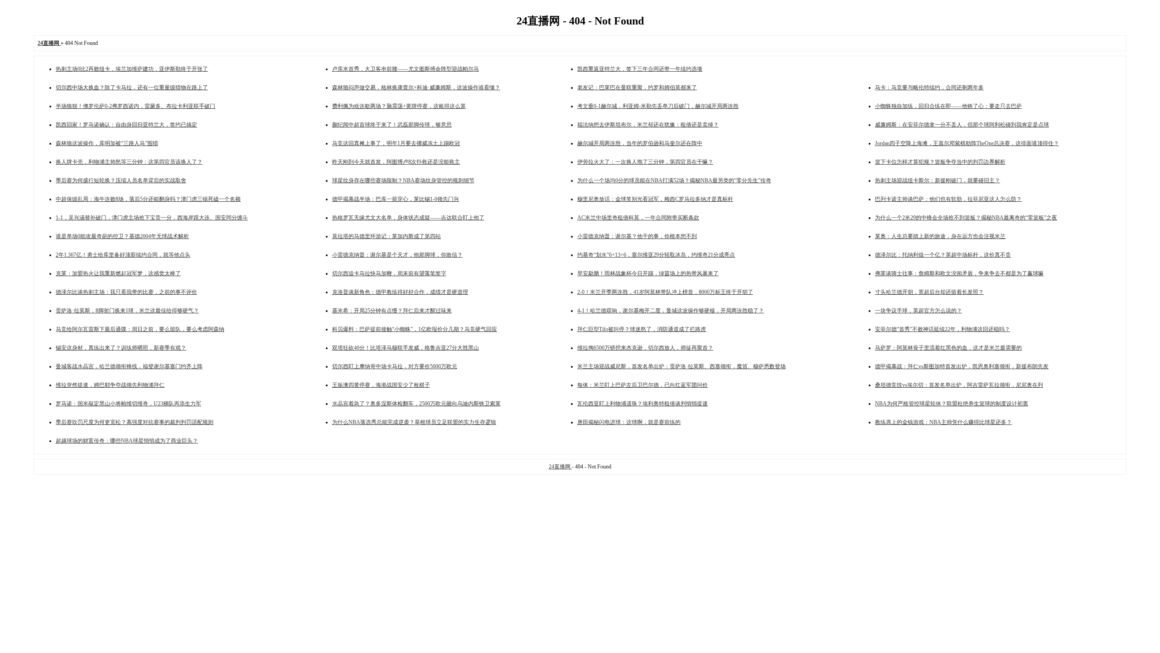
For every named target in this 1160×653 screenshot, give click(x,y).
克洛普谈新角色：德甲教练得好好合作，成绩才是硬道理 (400, 292)
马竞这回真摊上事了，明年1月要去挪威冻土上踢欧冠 (396, 143)
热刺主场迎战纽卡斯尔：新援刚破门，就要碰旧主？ (937, 180)
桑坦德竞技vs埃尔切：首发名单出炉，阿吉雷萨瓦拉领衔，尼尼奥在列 (959, 385)
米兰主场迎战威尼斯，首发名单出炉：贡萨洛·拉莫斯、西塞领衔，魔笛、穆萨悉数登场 (681, 366)
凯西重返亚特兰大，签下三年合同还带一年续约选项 (639, 69)
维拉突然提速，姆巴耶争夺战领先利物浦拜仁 (110, 385)
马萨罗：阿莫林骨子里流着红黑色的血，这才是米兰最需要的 (948, 348)
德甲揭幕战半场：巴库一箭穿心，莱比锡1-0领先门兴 (395, 199)
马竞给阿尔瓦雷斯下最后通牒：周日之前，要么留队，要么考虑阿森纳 (140, 329)
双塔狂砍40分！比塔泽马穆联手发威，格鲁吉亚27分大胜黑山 (405, 348)
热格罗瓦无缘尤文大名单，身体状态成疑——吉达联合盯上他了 (408, 217)
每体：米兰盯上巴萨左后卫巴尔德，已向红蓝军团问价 (642, 385)
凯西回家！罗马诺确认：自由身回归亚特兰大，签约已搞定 (126, 125)
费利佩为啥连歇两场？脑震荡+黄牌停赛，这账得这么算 (399, 106)
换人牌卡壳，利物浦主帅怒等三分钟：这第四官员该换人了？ (129, 162)
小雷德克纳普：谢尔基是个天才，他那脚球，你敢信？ (397, 255)
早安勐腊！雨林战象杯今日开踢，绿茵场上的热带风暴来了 (648, 273)
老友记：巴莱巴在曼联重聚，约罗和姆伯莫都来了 (637, 87)
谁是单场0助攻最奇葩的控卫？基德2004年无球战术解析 (122, 236)
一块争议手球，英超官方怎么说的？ (918, 310)
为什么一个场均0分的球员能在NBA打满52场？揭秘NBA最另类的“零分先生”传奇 (674, 180)
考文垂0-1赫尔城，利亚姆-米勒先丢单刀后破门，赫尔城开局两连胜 (658, 106)
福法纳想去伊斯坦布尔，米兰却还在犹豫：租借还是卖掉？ (648, 125)
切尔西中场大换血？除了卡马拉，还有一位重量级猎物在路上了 (132, 87)
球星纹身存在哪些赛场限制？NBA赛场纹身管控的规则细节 (403, 180)
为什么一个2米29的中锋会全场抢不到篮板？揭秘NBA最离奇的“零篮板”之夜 (966, 217)
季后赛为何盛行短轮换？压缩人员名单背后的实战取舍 (121, 180)
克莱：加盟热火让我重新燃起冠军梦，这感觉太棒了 (118, 273)
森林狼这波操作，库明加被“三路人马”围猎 (107, 143)
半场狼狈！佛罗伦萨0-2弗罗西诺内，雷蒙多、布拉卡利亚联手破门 (135, 106)
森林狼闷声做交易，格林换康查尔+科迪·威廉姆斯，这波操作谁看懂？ (416, 87)
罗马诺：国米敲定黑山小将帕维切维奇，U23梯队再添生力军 (128, 403)
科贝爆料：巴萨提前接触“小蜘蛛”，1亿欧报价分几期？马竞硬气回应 (414, 329)
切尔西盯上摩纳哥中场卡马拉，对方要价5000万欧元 (394, 366)
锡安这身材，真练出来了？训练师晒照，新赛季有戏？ (121, 348)
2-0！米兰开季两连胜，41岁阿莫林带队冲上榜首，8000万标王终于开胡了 (665, 292)
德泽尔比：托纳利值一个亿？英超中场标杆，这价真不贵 (943, 255)
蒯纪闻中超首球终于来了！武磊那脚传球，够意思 (392, 125)
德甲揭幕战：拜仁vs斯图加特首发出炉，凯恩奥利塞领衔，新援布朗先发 (962, 366)
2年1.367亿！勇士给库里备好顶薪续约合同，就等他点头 (123, 255)
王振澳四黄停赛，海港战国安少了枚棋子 (381, 385)
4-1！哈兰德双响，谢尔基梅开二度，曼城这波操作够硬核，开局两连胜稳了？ (670, 310)
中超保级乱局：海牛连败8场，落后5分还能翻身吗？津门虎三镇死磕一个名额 (148, 199)
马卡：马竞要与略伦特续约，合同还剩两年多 (929, 87)
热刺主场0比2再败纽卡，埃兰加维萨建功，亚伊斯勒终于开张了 (132, 69)
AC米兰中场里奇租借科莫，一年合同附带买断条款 (638, 217)
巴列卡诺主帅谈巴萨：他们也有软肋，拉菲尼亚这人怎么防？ (948, 199)
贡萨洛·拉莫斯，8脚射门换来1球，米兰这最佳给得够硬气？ (127, 310)
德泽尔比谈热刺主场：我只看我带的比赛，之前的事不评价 (126, 292)
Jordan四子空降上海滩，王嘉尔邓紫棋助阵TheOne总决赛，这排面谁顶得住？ (967, 143)
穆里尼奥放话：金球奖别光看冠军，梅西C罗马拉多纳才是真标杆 (655, 199)
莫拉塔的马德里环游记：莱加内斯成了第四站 (386, 236)
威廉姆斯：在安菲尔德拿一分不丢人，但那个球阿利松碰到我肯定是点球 (962, 125)
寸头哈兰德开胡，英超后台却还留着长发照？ (929, 292)
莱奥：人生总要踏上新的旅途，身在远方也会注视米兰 (940, 236)
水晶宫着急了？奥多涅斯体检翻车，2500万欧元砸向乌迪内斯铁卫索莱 (416, 403)
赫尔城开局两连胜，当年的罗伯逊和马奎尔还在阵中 (639, 143)
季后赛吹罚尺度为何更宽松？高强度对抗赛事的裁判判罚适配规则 (134, 422)
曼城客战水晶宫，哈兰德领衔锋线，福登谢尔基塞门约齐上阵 (129, 366)
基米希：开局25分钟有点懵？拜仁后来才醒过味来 (392, 310)
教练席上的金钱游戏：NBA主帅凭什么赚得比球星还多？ (943, 422)
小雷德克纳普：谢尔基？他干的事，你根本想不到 (637, 236)
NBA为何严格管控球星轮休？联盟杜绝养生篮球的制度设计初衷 (951, 403)
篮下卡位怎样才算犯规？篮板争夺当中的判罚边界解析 (940, 162)
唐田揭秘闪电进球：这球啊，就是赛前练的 (629, 422)
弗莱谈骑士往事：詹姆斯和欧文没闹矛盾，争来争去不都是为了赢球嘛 (959, 273)
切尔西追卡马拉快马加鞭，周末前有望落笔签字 (389, 273)
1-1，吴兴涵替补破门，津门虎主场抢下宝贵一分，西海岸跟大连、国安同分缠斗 (152, 217)
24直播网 (560, 466)
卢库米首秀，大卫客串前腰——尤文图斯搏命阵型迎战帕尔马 (405, 69)
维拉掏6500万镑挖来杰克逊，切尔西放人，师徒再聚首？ (645, 348)
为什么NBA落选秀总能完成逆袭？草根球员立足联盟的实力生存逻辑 (414, 422)
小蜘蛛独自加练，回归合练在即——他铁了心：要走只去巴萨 (948, 106)
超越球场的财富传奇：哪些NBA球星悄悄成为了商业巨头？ (127, 441)
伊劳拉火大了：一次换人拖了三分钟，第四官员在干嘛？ (645, 162)
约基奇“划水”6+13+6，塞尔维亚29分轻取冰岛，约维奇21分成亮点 (656, 255)
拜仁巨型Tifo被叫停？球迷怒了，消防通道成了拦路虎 (641, 329)
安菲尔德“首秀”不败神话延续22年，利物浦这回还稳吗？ (942, 329)
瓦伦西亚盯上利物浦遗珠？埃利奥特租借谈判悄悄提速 (642, 403)
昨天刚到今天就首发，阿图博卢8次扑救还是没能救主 (396, 162)
